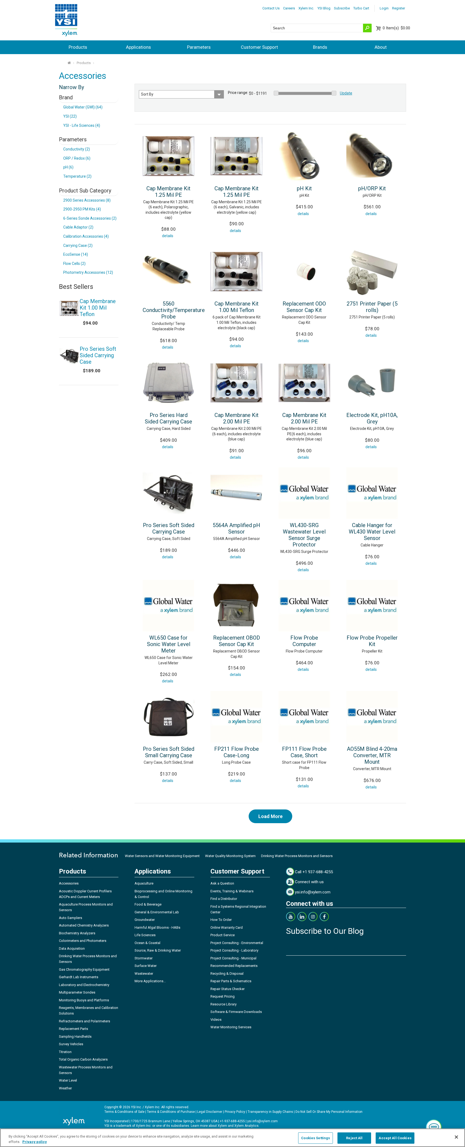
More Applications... (150, 981)
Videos (215, 1020)
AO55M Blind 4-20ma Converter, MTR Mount (372, 755)
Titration (65, 1052)
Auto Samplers (70, 918)
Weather (65, 1088)
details (167, 236)
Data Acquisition (72, 948)
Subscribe (342, 8)
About (381, 47)
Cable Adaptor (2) (78, 227)
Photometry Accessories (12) (88, 272)
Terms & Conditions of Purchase (171, 1112)
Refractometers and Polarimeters (84, 1021)
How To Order (221, 920)
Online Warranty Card (226, 927)
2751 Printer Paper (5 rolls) (372, 306)
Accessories (69, 883)
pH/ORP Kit (372, 188)
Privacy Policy (235, 1112)
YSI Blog (324, 8)
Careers (289, 8)
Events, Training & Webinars (231, 891)
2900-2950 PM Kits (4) (82, 209)
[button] (434, 1127)
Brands (320, 47)
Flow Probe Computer (304, 640)
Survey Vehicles (71, 1044)
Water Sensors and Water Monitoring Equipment (162, 856)
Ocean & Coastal (147, 943)
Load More (270, 816)
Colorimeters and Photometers (82, 941)
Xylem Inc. (306, 8)
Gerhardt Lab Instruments (78, 977)
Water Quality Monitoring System (230, 856)
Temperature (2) (77, 176)
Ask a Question (222, 883)
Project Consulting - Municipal (233, 958)
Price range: (238, 92)
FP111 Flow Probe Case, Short (304, 752)
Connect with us (309, 881)
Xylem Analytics (246, 1126)
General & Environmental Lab (157, 912)
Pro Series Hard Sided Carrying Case (168, 418)
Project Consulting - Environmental (236, 943)
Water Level (68, 1080)
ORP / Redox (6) (76, 158)
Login (384, 8)
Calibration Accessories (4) (86, 236)
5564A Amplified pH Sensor (236, 528)
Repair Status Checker (227, 989)
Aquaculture (144, 883)
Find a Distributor (223, 899)
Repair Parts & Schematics (230, 981)
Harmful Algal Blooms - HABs (157, 927)
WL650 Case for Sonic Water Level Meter (168, 644)
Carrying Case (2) (78, 245)
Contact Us (271, 8)
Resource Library (223, 1004)
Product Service (222, 935)
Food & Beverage (148, 904)
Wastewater (144, 973)
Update (346, 93)
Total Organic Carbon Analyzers (83, 1059)
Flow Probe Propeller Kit (372, 640)
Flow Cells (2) (74, 263)
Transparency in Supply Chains (270, 1112)
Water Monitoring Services (230, 1027)
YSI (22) (70, 116)
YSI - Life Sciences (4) (81, 125)
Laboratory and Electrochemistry (84, 985)
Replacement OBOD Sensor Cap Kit (236, 640)
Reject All (354, 1138)
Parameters (199, 47)
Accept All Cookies (395, 1138)
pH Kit (304, 188)
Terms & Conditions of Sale (124, 1112)
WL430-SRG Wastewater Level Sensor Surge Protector (304, 535)
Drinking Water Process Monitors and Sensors (297, 856)
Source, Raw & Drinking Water (158, 950)
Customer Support (259, 47)
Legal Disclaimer (209, 1112)
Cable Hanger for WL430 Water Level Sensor (372, 531)
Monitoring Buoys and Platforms (84, 1000)
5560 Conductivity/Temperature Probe (174, 310)
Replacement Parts (73, 1029)
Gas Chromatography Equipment (84, 969)
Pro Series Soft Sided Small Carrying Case (168, 752)
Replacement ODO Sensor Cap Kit (304, 306)
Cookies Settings (315, 1138)
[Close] (456, 1137)
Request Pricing (222, 996)
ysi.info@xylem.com (312, 892)
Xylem (222, 1126)
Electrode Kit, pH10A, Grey (372, 418)
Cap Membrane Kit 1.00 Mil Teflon (236, 306)
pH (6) (68, 167)
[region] (232, 1137)
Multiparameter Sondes (77, 992)
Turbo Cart (361, 8)
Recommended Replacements (234, 966)
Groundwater (145, 920)
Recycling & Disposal (227, 973)
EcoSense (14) (75, 254)
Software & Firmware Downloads (236, 1012)
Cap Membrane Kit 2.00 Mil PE (236, 418)
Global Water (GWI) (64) (83, 107)
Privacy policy (34, 1141)
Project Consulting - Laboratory (234, 950)
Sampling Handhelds (75, 1036)
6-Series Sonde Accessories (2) (90, 218)
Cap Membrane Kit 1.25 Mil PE (168, 191)
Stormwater (144, 958)
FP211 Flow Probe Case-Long (236, 752)
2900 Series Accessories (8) (87, 200)
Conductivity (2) (76, 149)
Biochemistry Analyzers (77, 933)
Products (78, 47)
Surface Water (146, 966)
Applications (138, 47)
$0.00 (396, 28)
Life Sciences (145, 935)
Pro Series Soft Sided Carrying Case (168, 528)
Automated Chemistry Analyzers (84, 925)
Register (398, 8)
